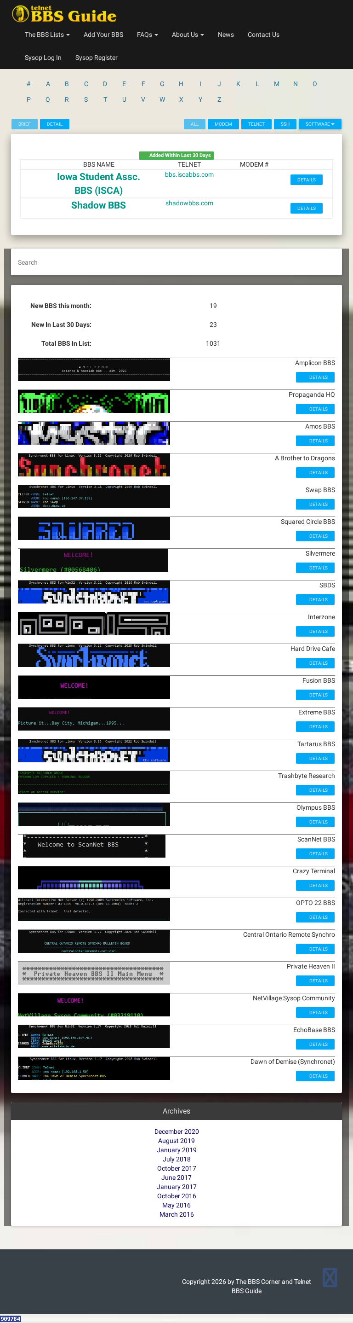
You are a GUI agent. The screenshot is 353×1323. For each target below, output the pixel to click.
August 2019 (176, 1140)
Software (318, 124)
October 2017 (176, 1168)
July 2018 (177, 1159)
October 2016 (176, 1196)
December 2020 (176, 1131)
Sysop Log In (43, 57)
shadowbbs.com (189, 203)
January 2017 (177, 1186)
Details (306, 179)
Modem (223, 124)
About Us (185, 34)
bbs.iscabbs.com (189, 174)
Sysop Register (96, 57)
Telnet (256, 124)
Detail (55, 124)
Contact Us (263, 34)
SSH (285, 124)
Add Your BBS (103, 34)
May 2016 (176, 1205)
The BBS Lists (45, 34)
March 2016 (176, 1214)
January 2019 (177, 1150)
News (226, 34)
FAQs (145, 34)
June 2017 (176, 1177)
